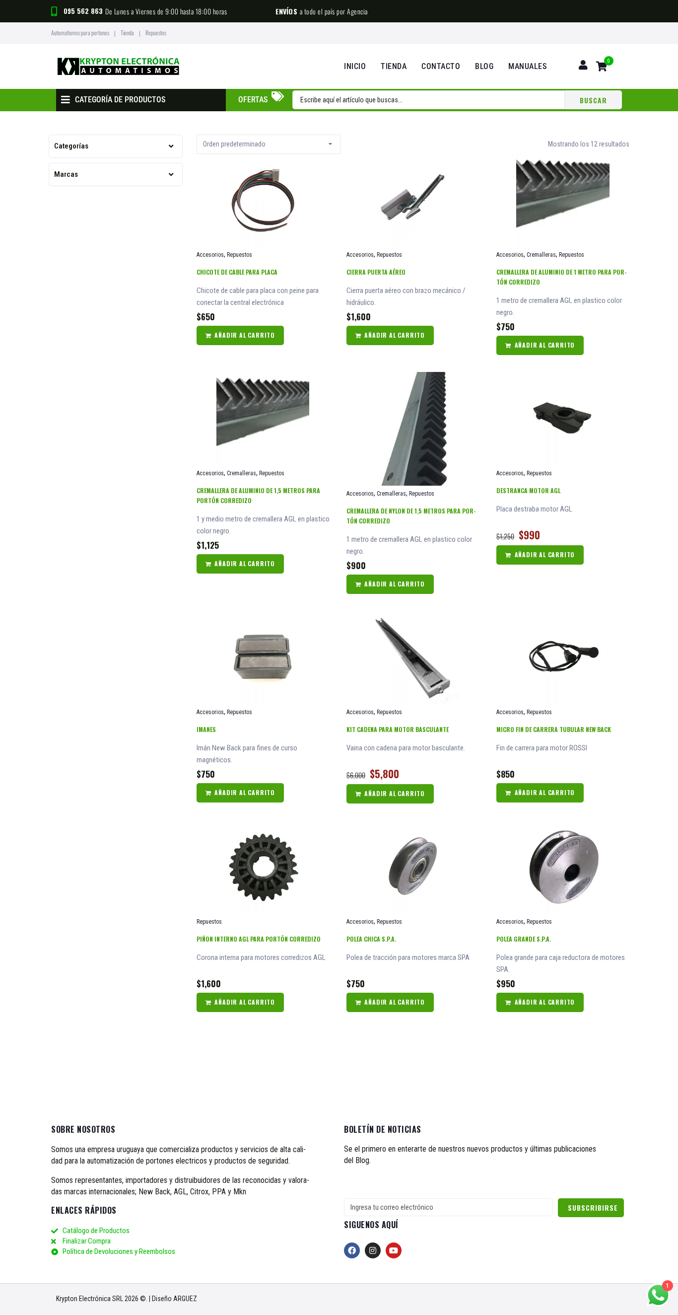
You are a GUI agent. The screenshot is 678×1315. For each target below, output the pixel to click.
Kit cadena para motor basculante (397, 729)
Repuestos (239, 254)
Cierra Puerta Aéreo (376, 272)
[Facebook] (352, 1250)
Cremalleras (541, 254)
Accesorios (210, 254)
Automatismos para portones (80, 32)
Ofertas (253, 99)
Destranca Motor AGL (528, 490)
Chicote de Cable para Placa (237, 272)
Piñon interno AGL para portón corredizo (259, 939)
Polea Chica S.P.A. (371, 939)
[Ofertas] (277, 96)
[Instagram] (373, 1250)
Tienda (127, 32)
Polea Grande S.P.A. (523, 939)
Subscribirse (593, 1207)
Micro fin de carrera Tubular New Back (553, 729)
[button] (605, 67)
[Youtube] (394, 1250)
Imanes (206, 729)
